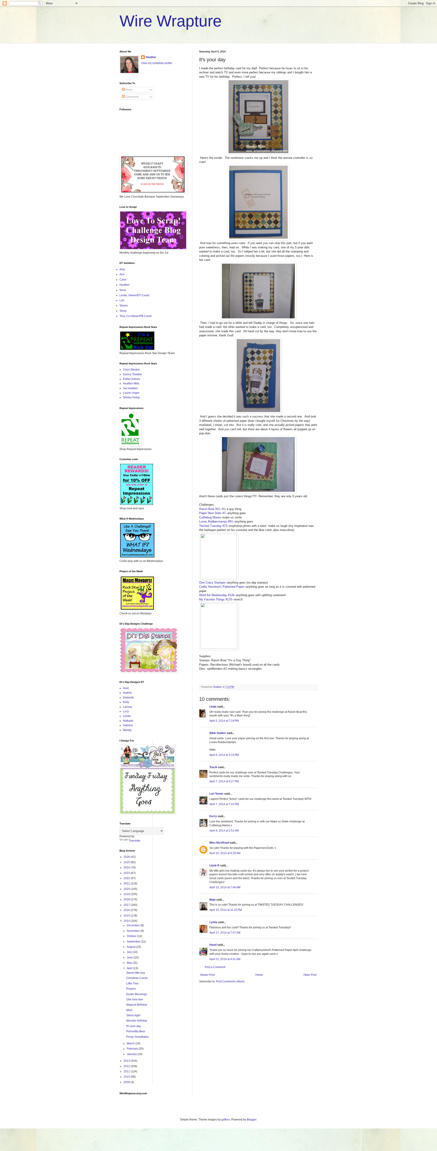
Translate (134, 840)
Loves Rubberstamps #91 (216, 521)
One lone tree (134, 999)
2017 (127, 904)
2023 (127, 873)
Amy (122, 269)
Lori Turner (216, 793)
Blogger (251, 1119)
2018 (127, 899)
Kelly (126, 702)
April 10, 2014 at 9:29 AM (224, 853)
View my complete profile (156, 63)
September (134, 941)
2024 (127, 867)
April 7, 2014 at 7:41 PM (224, 804)
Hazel (213, 944)
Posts (128, 89)
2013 (127, 1060)
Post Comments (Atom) (230, 981)
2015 (127, 915)
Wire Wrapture (170, 21)
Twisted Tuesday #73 (213, 526)
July (129, 952)
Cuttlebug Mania (210, 517)
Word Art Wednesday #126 (216, 595)
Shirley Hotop (131, 397)
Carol (122, 279)
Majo (212, 899)
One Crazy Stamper (212, 582)
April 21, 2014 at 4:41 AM (224, 959)
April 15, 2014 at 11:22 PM (225, 910)
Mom (129, 1010)
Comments (132, 96)
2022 (127, 878)
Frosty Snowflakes (137, 1036)
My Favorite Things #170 (215, 599)
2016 (127, 910)
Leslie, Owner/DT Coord (134, 295)
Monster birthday (136, 1020)
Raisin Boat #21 (209, 509)
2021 (127, 883)
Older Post (309, 974)
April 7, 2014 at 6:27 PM (224, 781)
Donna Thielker (132, 374)
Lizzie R (214, 865)
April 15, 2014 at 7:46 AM (224, 887)
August (131, 946)
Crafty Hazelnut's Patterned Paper (221, 586)
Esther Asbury (131, 379)
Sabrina (128, 725)
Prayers (131, 988)
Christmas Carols (137, 978)
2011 (127, 1071)
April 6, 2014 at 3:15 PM (224, 755)
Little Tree (132, 983)
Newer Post (207, 974)
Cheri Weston (131, 369)
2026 (127, 856)
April (130, 968)
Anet (126, 688)
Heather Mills (131, 383)
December (133, 925)
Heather (151, 57)
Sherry (123, 305)
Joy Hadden (130, 388)
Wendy (127, 730)
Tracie (213, 767)
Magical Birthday (136, 1004)
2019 (127, 894)
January (132, 1054)
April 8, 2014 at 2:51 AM (224, 830)
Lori (121, 300)
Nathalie (128, 720)
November (133, 930)
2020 (127, 889)
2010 (127, 1076)
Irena (122, 290)
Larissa (127, 706)
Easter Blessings (136, 994)
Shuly (123, 310)
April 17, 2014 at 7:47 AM (224, 932)
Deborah (128, 697)
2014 (127, 920)
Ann (121, 274)
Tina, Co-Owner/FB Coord (135, 316)
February (133, 1048)
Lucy (126, 711)
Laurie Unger (131, 392)
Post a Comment (215, 967)
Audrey (127, 692)
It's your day (133, 1026)
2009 (127, 1082)
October (132, 936)
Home (259, 974)
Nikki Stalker (217, 733)
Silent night (133, 1015)
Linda (212, 706)
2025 (127, 862)
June (130, 957)
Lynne (213, 922)
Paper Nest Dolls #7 (212, 513)
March (131, 1043)
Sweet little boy (135, 972)
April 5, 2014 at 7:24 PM (224, 720)
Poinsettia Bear (135, 1031)
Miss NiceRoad (219, 842)
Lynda (127, 716)
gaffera (225, 1119)
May (130, 962)
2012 (127, 1066)
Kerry (213, 816)
